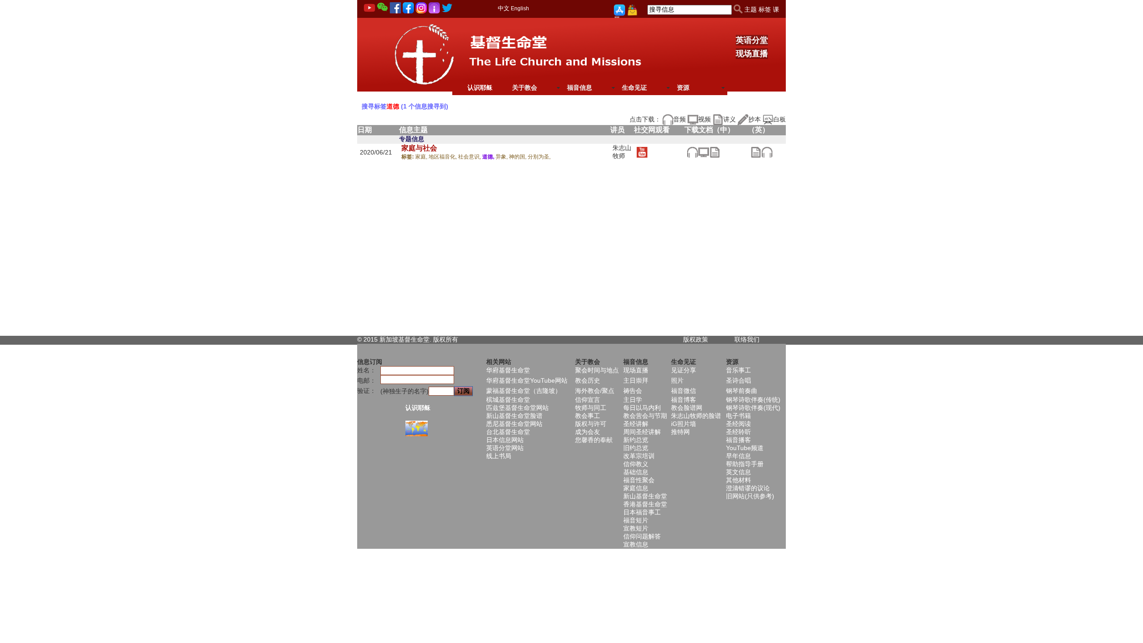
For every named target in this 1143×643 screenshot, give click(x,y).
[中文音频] (692, 151)
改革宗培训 (639, 455)
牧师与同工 (590, 407)
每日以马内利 (642, 407)
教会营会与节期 (645, 415)
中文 (503, 8)
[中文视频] (703, 151)
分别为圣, (539, 157)
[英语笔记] (755, 151)
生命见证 (634, 87)
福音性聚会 (639, 480)
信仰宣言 (587, 399)
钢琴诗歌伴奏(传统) (753, 399)
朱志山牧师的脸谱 (696, 415)
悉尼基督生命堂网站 (514, 423)
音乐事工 (738, 370)
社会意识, (470, 157)
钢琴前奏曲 (741, 390)
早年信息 (738, 455)
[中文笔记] (714, 151)
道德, (489, 157)
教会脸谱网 (686, 407)
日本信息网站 (505, 439)
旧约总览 (635, 447)
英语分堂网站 (505, 447)
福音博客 (683, 399)
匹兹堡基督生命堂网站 (517, 407)
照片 (677, 380)
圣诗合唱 (738, 380)
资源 (683, 87)
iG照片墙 (683, 423)
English (520, 8)
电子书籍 (738, 415)
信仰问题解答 (642, 536)
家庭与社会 (419, 148)
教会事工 (587, 415)
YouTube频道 (744, 447)
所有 (452, 339)
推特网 (680, 431)
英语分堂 (752, 40)
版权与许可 (590, 423)
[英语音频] (766, 151)
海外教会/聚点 (594, 390)
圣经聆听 (738, 431)
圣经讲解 (635, 423)
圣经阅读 (738, 423)
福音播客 (738, 439)
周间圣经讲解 (642, 431)
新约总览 (635, 439)
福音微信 (683, 390)
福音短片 (635, 520)
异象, (502, 157)
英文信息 (738, 472)
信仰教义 (635, 464)
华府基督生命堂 (508, 370)
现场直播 (752, 53)
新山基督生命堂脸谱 (514, 415)
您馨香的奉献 (594, 439)
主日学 (632, 399)
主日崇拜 (635, 380)
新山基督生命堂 (645, 496)
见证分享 (683, 370)
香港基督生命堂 (645, 504)
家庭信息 (635, 488)
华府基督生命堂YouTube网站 (526, 380)
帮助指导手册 (744, 464)
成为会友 (587, 431)
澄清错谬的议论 (748, 488)
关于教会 (524, 87)
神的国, (518, 157)
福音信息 (579, 87)
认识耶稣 (479, 87)
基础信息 (635, 472)
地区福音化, (443, 157)
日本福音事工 (642, 512)
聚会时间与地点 (597, 370)
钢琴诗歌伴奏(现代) (753, 407)
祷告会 (632, 390)
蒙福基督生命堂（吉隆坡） (523, 390)
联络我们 (746, 339)
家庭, (422, 157)
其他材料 (738, 480)
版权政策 (695, 339)
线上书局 (498, 455)
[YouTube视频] (641, 151)
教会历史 (587, 380)
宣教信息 (635, 544)
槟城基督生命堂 (508, 399)
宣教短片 (635, 528)
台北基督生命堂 (508, 431)
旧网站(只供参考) (750, 496)
